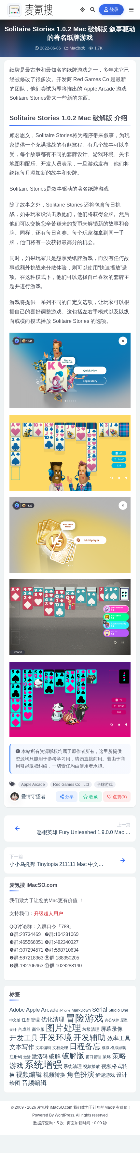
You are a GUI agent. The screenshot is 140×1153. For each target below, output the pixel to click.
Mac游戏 (77, 48)
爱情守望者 (33, 796)
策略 (107, 1057)
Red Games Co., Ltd (71, 784)
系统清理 (72, 1066)
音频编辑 (34, 1082)
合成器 (24, 1029)
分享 (69, 796)
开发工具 (23, 1038)
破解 (55, 1056)
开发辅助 (89, 1037)
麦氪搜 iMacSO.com (55, 1107)
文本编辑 (43, 1047)
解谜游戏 (105, 1075)
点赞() (120, 796)
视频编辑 (29, 1074)
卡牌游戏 (105, 784)
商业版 (38, 1029)
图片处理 (63, 1028)
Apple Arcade (33, 784)
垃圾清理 (90, 1029)
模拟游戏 (118, 1047)
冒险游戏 (85, 1018)
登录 (114, 9)
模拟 (105, 1048)
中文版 (14, 1020)
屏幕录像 (112, 1029)
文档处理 (60, 1047)
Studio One (118, 1010)
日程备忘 (85, 1046)
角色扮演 (80, 1074)
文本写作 (21, 1047)
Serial (99, 1009)
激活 (27, 1057)
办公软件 (112, 1020)
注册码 (15, 1056)
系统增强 (43, 1064)
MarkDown (81, 1010)
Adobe (17, 1010)
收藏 (93, 796)
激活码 (40, 1056)
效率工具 (119, 1038)
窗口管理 (93, 1057)
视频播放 (91, 1066)
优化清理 (52, 1019)
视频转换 (54, 1075)
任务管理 (30, 1019)
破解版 (73, 1055)
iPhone (65, 1010)
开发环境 (55, 1037)
